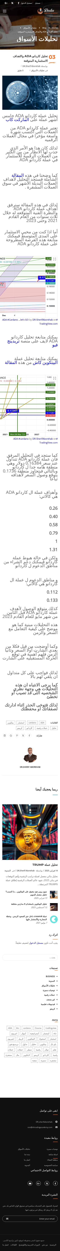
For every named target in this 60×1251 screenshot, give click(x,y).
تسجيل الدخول (26, 3)
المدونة (8, 870)
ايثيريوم (11, 1038)
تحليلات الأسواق (30, 27)
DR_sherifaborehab (44, 1122)
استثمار (21, 722)
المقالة (18, 175)
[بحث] (6, 957)
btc (17, 1028)
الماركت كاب (17, 119)
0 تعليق (20, 70)
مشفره (53, 1060)
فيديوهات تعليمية (48, 1004)
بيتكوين (11, 722)
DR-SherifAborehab (42, 319)
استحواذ (42, 1038)
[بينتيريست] (17, 735)
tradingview (51, 1028)
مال (17, 1055)
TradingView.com (48, 323)
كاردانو (29, 728)
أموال (23, 1033)
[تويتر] (23, 735)
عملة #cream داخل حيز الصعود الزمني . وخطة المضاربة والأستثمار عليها (26, 918)
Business (50, 976)
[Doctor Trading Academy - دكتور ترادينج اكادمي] (48, 12)
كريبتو (19, 728)
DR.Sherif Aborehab (31, 66)
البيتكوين (31, 1038)
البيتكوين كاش (45, 362)
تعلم (54, 1049)
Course (38, 1028)
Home (55, 27)
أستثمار (46, 1033)
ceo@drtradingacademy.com (40, 1127)
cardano (32, 722)
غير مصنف (50, 999)
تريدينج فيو (14, 1044)
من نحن (45, 1244)
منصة (34, 1060)
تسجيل (37, 3)
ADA (42, 722)
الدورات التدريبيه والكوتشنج (29, 1244)
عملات (20, 1049)
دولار (47, 1049)
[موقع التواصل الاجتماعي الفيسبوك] (29, 735)
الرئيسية (53, 1244)
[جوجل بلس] (11, 735)
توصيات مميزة (49, 990)
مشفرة (9, 1055)
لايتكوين (26, 1055)
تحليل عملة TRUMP (45, 865)
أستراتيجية (34, 1033)
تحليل (54, 728)
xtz (55, 1033)
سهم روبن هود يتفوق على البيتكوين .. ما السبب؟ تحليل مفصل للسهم (26, 893)
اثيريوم (14, 1033)
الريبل (20, 1038)
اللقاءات (13, 1244)
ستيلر (29, 1049)
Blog (44, 27)
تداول (25, 1044)
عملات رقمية (42, 728)
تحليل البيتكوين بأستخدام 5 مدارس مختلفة (29, 904)
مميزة (43, 1060)
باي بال (53, 1044)
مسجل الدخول (36, 942)
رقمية (38, 1049)
